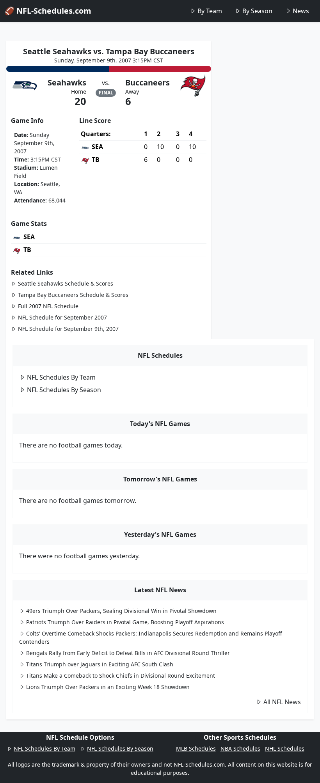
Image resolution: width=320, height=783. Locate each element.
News (301, 11)
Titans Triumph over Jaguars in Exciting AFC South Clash (99, 664)
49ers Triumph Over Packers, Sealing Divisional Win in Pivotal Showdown (121, 610)
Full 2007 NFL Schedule (48, 306)
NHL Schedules (284, 748)
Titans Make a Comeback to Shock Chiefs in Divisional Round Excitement (120, 675)
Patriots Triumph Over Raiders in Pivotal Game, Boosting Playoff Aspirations (125, 622)
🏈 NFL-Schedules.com (48, 10)
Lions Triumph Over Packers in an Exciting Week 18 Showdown (108, 687)
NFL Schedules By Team (61, 377)
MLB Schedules (196, 748)
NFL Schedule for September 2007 (62, 317)
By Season (257, 11)
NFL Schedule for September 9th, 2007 (68, 328)
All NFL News (282, 702)
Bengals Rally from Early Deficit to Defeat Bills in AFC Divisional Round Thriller (128, 653)
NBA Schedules (240, 748)
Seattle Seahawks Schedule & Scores (65, 283)
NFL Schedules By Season (64, 389)
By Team (209, 11)
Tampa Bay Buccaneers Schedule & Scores (73, 294)
